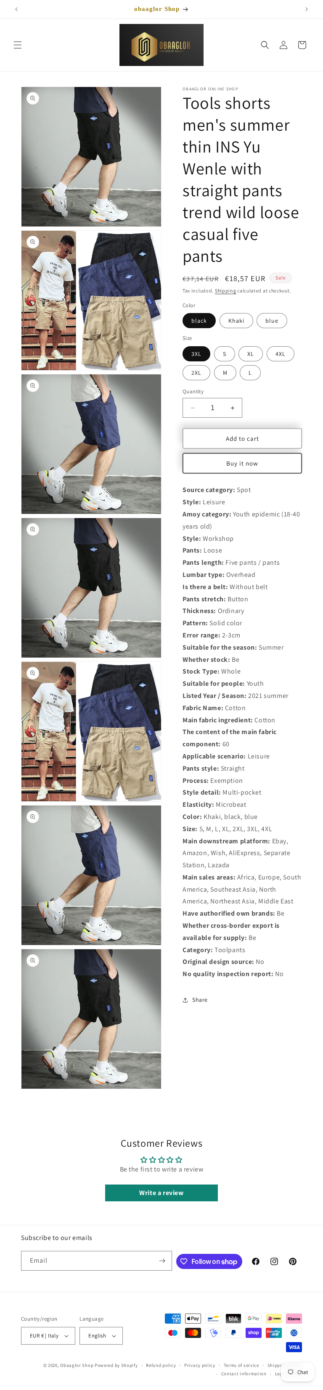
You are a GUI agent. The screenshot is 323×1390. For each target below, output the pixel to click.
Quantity (193, 391)
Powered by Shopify (116, 1365)
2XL (196, 372)
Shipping (225, 290)
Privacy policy (199, 1365)
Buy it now (242, 463)
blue (271, 320)
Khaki (236, 320)
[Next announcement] (306, 9)
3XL (196, 354)
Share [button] (200, 999)
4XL (280, 354)
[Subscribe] (162, 1261)
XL (250, 354)
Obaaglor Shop (76, 1365)
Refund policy (161, 1365)
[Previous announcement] (16, 9)
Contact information (244, 1374)
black (199, 320)
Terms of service (241, 1365)
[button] (17, 45)
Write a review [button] (161, 1192)
